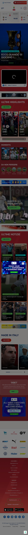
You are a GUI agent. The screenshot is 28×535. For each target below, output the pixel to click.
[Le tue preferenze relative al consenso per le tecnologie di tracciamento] (25, 532)
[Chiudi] (23, 263)
